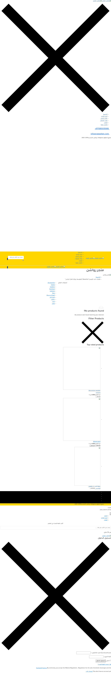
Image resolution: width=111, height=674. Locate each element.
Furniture (52, 289)
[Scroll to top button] (107, 670)
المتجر (106, 123)
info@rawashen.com (100, 134)
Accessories (51, 283)
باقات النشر (104, 118)
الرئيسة (105, 114)
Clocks (53, 285)
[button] (7, 259)
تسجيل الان (89, 671)
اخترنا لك (52, 297)
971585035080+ (102, 129)
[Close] (110, 513)
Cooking (52, 287)
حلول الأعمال (104, 121)
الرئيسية (98, 277)
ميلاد (53, 303)
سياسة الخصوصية (41, 668)
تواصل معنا (104, 125)
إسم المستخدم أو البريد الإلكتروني (101, 653)
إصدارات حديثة (51, 295)
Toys (53, 293)
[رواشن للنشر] (102, 1)
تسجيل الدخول (100, 661)
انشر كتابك (104, 116)
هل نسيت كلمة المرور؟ (104, 664)
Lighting (52, 291)
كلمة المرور (107, 657)
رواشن (53, 299)
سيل (53, 301)
